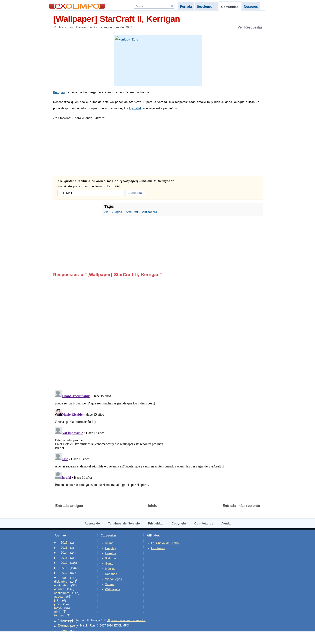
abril (57, 611)
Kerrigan (59, 92)
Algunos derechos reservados (126, 620)
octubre (59, 589)
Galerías (111, 558)
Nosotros (251, 6)
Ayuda (226, 523)
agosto (58, 596)
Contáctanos (203, 523)
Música (110, 568)
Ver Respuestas (250, 27)
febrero (59, 615)
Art (106, 211)
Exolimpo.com (67, 625)
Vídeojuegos (113, 579)
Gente (109, 563)
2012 (64, 562)
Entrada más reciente (241, 506)
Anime (109, 543)
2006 (64, 631)
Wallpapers (149, 211)
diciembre (61, 581)
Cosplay (110, 548)
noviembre (61, 585)
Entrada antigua (69, 506)
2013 (64, 557)
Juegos (117, 211)
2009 (64, 578)
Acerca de (92, 523)
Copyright (179, 523)
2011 (64, 567)
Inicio (152, 506)
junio (57, 604)
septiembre (61, 593)
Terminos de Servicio (124, 523)
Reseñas (111, 573)
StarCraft (132, 211)
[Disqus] (157, 330)
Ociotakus (158, 548)
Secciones (206, 6)
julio (57, 600)
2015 (64, 547)
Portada (186, 6)
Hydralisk (135, 108)
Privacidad (156, 523)
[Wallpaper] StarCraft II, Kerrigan (116, 19)
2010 (64, 572)
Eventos (110, 553)
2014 (64, 552)
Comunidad (229, 7)
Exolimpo (77, 6)
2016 (64, 542)
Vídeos (109, 584)
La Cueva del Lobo (165, 543)
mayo (58, 608)
